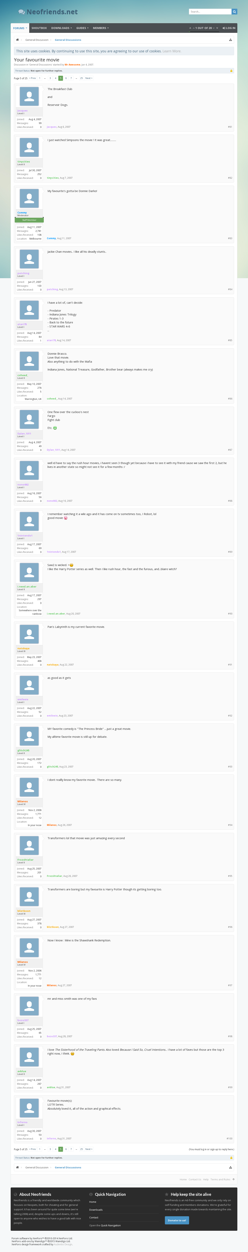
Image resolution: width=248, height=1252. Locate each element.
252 (39, 174)
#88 (230, 500)
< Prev (32, 78)
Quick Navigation (111, 1225)
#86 (230, 398)
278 (39, 387)
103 (39, 285)
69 (40, 548)
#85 (230, 340)
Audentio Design (63, 1244)
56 (40, 497)
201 (39, 872)
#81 (230, 126)
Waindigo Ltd (62, 1241)
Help (206, 1179)
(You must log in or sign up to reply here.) (211, 1149)
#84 (230, 289)
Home (183, 1179)
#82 (230, 177)
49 (40, 446)
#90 (230, 613)
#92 (230, 715)
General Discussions (40, 64)
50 (40, 1134)
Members (99, 28)
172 (39, 763)
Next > (88, 78)
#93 (230, 766)
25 (81, 78)
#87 (230, 449)
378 (39, 923)
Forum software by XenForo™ (42, 1238)
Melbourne (35, 238)
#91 (230, 664)
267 (39, 1083)
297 (39, 599)
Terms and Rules (220, 1179)
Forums (18, 28)
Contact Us (195, 1179)
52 (40, 712)
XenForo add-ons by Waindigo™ (29, 1241)
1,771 (38, 814)
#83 (230, 238)
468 (39, 661)
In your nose (34, 825)
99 (40, 123)
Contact (93, 1217)
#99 (230, 1087)
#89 (230, 551)
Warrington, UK (33, 399)
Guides (81, 28)
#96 (230, 927)
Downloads (60, 28)
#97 (230, 985)
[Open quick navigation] (230, 39)
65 (40, 1032)
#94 (230, 825)
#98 (230, 1036)
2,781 (38, 231)
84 (40, 336)
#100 (229, 1138)
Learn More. (172, 51)
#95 (230, 876)
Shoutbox (39, 28)
